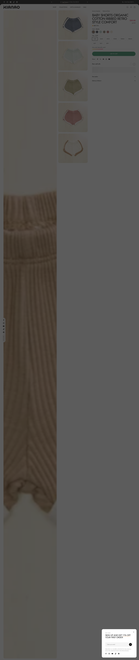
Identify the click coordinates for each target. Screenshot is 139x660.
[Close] (133, 632)
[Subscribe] (130, 644)
